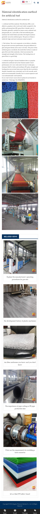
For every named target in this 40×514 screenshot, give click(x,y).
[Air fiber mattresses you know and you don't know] (20, 342)
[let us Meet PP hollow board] (20, 474)
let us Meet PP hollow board (20, 494)
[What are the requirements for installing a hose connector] (20, 430)
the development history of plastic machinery (20, 321)
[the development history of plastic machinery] (20, 301)
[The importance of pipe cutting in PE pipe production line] (20, 386)
